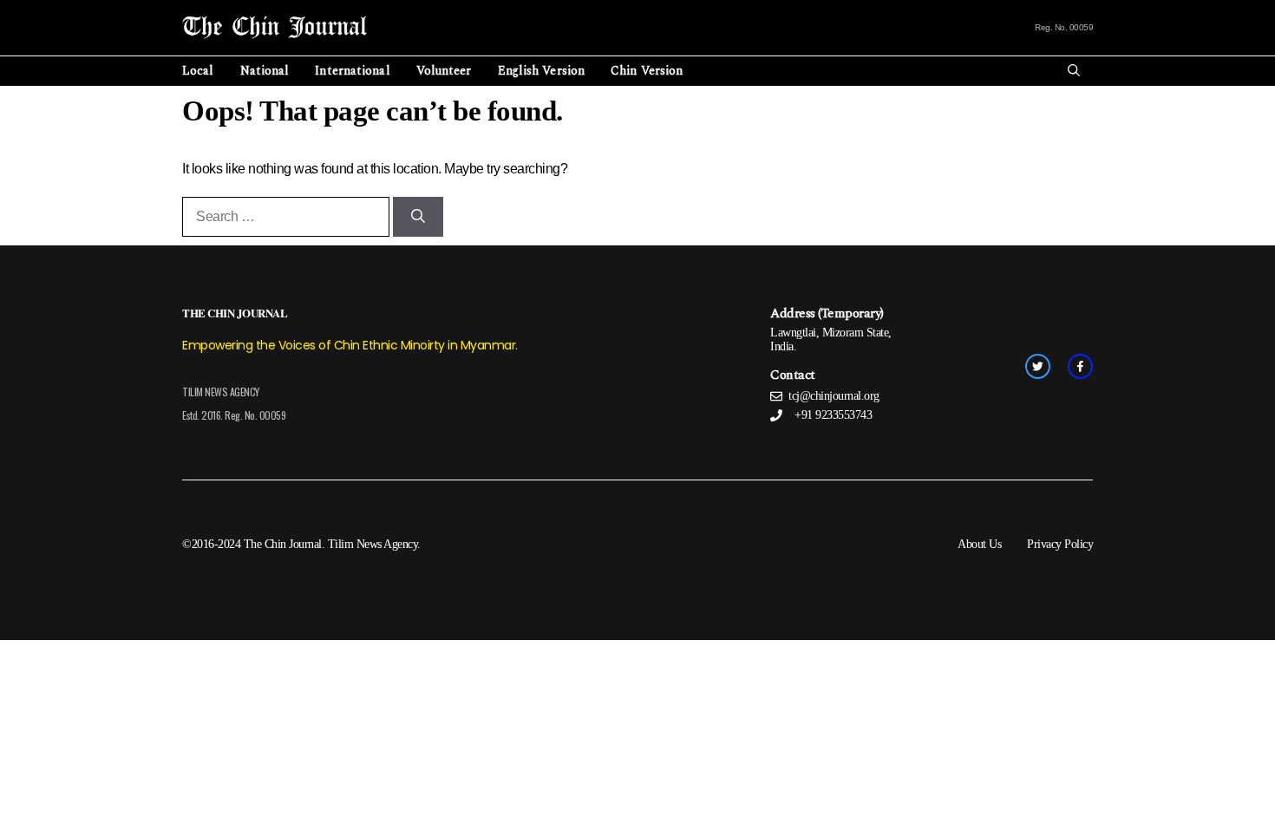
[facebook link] (1080, 366)
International (352, 71)
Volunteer (444, 71)
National (265, 71)
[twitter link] (1037, 366)
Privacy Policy (1060, 544)
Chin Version (647, 71)
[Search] (418, 217)
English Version (541, 71)
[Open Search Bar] (1074, 71)
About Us (979, 544)
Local (198, 71)
